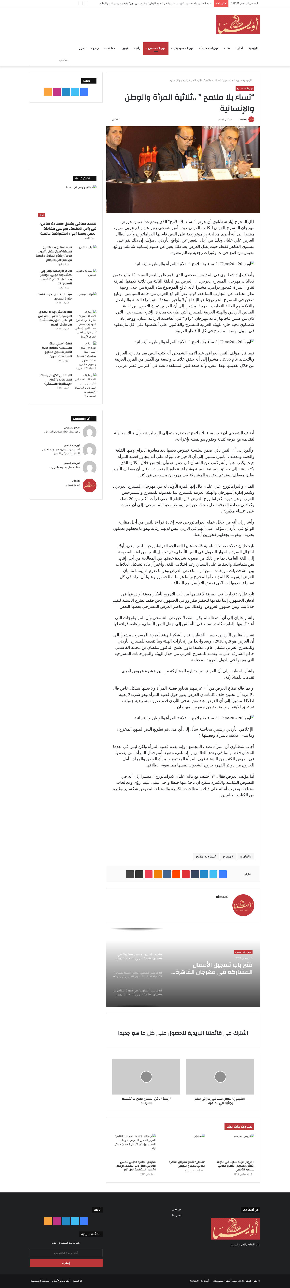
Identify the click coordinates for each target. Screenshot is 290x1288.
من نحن (176, 1209)
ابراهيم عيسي (72, 445)
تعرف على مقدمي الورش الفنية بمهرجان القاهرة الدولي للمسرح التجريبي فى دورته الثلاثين (211, 968)
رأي (138, 48)
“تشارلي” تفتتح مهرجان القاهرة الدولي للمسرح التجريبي (187, 1164)
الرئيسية (253, 48)
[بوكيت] (148, 874)
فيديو (125, 48)
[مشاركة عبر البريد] (139, 874)
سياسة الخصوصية (40, 1280)
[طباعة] (130, 874)
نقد (228, 48)
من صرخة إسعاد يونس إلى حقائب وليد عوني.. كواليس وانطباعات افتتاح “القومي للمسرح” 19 (56, 277)
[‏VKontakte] (167, 874)
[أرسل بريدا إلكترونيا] (238, 119)
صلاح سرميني (72, 427)
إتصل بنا (176, 1215)
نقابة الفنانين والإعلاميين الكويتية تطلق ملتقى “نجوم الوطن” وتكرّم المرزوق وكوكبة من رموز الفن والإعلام (54, 254)
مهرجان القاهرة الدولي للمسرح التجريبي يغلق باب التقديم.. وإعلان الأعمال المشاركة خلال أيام (136, 1166)
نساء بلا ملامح (205, 856)
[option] (183, 967)
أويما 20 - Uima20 (199, 1280)
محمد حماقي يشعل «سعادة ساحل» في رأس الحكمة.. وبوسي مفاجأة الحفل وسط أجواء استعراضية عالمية (67, 228)
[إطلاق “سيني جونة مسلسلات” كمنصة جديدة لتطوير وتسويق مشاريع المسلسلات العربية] (85, 355)
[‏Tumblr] (195, 874)
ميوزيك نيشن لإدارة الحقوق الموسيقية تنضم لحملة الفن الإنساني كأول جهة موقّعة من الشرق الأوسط (55, 318)
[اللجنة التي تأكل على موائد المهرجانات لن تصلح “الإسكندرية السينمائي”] (85, 385)
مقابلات (111, 48)
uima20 (243, 119)
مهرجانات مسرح (157, 48)
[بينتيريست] (186, 874)
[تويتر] (213, 874)
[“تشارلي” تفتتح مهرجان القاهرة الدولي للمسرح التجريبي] (183, 1146)
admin (76, 480)
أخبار (240, 48)
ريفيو (96, 48)
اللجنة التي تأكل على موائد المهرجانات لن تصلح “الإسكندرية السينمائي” (56, 379)
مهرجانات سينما (209, 48)
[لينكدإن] (204, 874)
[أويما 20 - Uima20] (238, 24)
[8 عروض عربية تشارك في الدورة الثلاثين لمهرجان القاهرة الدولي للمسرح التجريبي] (232, 1146)
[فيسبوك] (223, 874)
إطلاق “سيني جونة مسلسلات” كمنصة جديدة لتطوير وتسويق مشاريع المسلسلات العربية (57, 350)
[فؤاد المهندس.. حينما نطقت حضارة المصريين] (85, 299)
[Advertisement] (105, 20)
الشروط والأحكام (61, 1280)
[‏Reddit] (176, 874)
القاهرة (245, 856)
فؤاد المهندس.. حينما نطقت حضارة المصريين (55, 296)
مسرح (227, 856)
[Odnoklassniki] (158, 874)
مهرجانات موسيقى (183, 48)
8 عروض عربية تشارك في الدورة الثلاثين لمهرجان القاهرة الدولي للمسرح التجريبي (235, 1166)
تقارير (82, 48)
